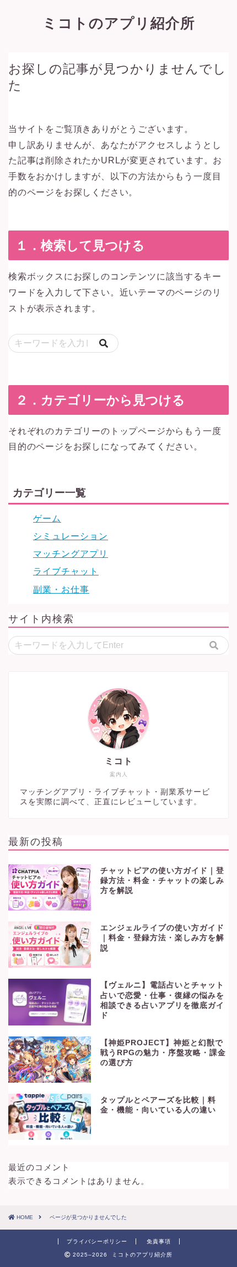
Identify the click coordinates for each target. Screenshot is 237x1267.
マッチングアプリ (70, 553)
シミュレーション (70, 536)
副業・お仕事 (61, 589)
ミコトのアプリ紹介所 (118, 22)
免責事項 (159, 1241)
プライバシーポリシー (97, 1241)
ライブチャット (66, 571)
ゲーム (47, 518)
